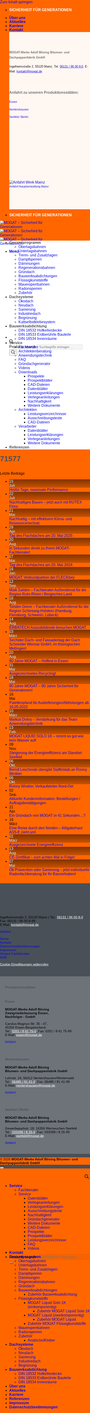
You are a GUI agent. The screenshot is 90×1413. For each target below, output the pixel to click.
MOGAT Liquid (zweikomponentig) (56, 1315)
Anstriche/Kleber (41, 1340)
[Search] (13, 352)
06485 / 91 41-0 (23, 1082)
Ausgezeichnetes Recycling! (32, 673)
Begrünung (27, 318)
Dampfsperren (30, 259)
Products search (23, 1257)
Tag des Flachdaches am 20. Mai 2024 (40, 565)
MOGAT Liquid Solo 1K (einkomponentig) (47, 1305)
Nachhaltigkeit (39, 401)
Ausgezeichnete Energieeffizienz (36, 845)
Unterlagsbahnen (32, 251)
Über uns (17, 18)
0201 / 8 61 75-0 (24, 1031)
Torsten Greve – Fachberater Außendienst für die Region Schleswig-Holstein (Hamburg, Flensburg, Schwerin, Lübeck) (49, 611)
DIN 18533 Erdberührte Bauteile (44, 334)
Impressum (19, 1403)
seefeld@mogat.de (30, 1136)
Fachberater (28, 347)
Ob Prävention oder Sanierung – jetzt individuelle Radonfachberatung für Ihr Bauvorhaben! (49, 872)
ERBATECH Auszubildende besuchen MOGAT (47, 627)
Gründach (26, 272)
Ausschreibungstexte (45, 418)
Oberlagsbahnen (32, 247)
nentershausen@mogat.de (35, 1085)
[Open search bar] (87, 1177)
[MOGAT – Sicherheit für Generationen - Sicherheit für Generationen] (23, 235)
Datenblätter (38, 389)
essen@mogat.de (29, 1035)
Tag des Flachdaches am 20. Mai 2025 (40, 536)
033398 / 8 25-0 (23, 1132)
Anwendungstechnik (35, 355)
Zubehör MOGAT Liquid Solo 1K (63, 1311)
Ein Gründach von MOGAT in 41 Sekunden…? (47, 815)
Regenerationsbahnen (36, 268)
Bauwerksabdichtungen (37, 276)
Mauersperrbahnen (34, 284)
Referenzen (19, 447)
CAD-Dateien (39, 385)
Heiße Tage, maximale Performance (38, 490)
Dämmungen (29, 263)
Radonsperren (30, 288)
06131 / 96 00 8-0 (71, 66)
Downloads (27, 372)
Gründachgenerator (34, 364)
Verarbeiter (27, 426)
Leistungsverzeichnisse (47, 414)
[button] (14, 251)
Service (15, 343)
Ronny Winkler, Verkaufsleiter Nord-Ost (41, 786)
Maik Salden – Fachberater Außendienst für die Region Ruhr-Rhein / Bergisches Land (47, 592)
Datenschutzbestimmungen (33, 1407)
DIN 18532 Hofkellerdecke (40, 330)
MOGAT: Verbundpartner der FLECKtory (42, 577)
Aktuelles (17, 22)
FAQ (22, 359)
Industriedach (29, 314)
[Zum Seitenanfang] (2, 1167)
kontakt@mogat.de (29, 71)
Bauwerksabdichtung (28, 326)
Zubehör (25, 293)
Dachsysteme (21, 297)
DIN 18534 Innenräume (37, 339)
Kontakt (16, 30)
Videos (24, 368)
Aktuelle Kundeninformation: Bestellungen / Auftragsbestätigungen (44, 801)
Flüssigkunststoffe (33, 280)
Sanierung (27, 309)
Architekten (27, 410)
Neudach (25, 305)
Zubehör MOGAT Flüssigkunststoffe (57, 1324)
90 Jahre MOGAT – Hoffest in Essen (38, 661)
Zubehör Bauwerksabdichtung (52, 1294)
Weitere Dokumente (44, 405)
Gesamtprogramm (25, 243)
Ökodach (25, 301)
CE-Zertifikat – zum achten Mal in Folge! (42, 857)
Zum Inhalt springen (16, 2)
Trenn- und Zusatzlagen (37, 255)
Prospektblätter (40, 380)
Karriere (16, 26)
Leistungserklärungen (45, 393)
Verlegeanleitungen (44, 397)
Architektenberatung (34, 351)
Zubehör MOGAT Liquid (56, 1319)
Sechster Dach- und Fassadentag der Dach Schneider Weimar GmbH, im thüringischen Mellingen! (44, 644)
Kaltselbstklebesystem (36, 322)
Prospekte (36, 376)
